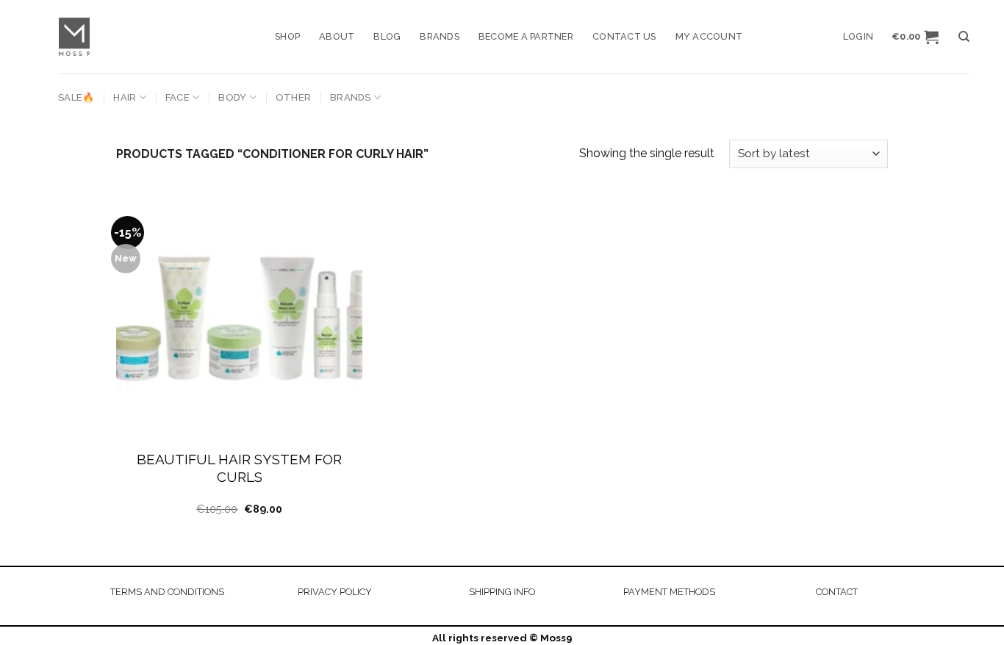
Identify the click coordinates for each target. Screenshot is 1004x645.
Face (177, 97)
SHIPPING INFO (502, 591)
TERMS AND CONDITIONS (167, 591)
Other (293, 97)
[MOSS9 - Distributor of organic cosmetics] (156, 36)
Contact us (624, 36)
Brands (439, 36)
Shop (287, 36)
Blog (387, 36)
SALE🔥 (76, 97)
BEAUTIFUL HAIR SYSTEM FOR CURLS (239, 468)
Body (232, 97)
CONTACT (837, 591)
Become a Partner (525, 36)
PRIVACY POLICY (335, 591)
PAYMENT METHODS (669, 591)
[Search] (963, 37)
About (336, 36)
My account (709, 36)
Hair (124, 97)
